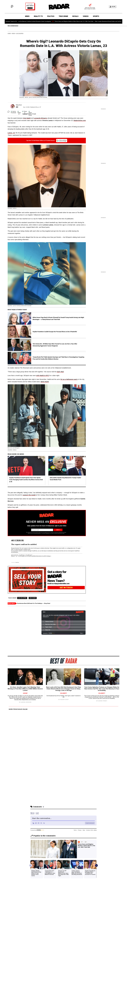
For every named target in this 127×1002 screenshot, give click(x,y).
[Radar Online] (59, 6)
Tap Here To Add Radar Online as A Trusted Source (40, 140)
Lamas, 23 (11, 133)
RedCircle (17, 562)
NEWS (27, 16)
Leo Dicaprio (19, 33)
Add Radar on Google (30, 113)
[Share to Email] (30, 112)
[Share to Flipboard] (24, 112)
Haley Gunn (19, 104)
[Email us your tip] (30, 10)
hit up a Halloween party (69, 379)
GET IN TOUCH (66, 587)
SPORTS (96, 16)
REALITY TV (38, 16)
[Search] (12, 7)
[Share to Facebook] (13, 112)
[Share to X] (19, 112)
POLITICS (50, 16)
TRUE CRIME (63, 16)
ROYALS (75, 16)
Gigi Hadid (32, 598)
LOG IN (113, 6)
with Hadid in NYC (42, 375)
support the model (29, 495)
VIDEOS (85, 16)
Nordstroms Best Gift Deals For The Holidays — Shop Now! (33, 603)
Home (9, 33)
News (13, 33)
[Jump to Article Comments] (8, 112)
